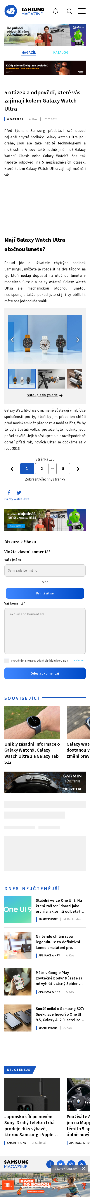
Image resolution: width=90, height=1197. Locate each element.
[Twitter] (61, 1164)
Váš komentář (14, 603)
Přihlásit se (45, 593)
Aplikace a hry (49, 956)
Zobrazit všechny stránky (45, 479)
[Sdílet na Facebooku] (9, 493)
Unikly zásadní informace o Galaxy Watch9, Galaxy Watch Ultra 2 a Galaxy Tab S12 (32, 753)
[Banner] (45, 1185)
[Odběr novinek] (55, 11)
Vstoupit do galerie (42, 394)
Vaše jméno (12, 560)
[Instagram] (71, 1164)
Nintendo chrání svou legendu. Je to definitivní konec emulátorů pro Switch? (58, 942)
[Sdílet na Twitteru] (18, 493)
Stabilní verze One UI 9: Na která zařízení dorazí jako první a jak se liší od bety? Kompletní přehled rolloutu (59, 906)
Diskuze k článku (20, 542)
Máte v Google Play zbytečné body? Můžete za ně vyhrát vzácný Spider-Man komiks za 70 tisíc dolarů (61, 978)
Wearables (15, 119)
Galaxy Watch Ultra (16, 499)
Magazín (28, 52)
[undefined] (78, 468)
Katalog (61, 52)
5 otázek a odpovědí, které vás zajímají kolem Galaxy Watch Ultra (42, 100)
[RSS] (82, 1164)
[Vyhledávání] (69, 11)
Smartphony (48, 919)
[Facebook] (50, 1164)
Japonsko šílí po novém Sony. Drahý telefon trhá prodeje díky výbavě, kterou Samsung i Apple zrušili (29, 1125)
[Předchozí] (12, 468)
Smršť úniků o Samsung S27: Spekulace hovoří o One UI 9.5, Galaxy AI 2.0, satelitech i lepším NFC (60, 1014)
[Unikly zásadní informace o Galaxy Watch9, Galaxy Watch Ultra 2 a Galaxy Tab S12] (32, 722)
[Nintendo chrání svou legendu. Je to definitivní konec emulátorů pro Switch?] (17, 945)
